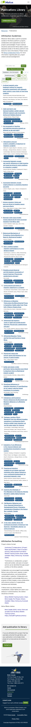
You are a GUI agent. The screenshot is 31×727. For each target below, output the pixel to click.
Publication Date (21, 79)
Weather (6, 158)
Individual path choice (17, 121)
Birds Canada (11, 715)
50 (21, 75)
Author (14, 79)
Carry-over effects (8, 210)
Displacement (8, 410)
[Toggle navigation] (28, 2)
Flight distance (7, 121)
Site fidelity (17, 197)
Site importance (8, 317)
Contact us (7, 645)
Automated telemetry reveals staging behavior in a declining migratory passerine (15, 185)
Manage (9, 696)
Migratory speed (18, 212)
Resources (4, 31)
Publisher (4, 81)
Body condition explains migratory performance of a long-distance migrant (14, 249)
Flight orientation (8, 175)
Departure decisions (18, 134)
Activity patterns (8, 280)
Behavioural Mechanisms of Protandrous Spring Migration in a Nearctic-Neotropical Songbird (13, 235)
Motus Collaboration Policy (12, 53)
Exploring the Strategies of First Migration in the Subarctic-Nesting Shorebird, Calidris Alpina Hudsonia (16, 492)
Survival (15, 414)
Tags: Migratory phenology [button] (15, 69)
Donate (26, 702)
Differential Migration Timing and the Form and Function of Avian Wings (14, 338)
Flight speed (16, 175)
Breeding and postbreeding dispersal (12, 119)
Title (7, 79)
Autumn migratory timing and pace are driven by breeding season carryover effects (13, 204)
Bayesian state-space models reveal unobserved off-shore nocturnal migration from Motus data (15, 220)
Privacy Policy (15, 719)
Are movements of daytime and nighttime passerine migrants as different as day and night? (14, 128)
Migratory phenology (17, 103)
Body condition (8, 346)
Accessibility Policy (22, 715)
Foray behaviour (15, 410)
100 (25, 75)
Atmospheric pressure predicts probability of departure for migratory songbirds (14, 144)
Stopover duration (19, 136)
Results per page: (9, 75)
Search (23, 66)
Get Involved (11, 690)
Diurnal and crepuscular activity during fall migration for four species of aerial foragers (15, 355)
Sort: (3, 79)
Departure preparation (9, 348)
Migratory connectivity (10, 437)
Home (9, 688)
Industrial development (16, 195)
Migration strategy (8, 134)
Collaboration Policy (9, 21)
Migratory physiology (9, 262)
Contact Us (12, 686)
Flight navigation (7, 103)
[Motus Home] (7, 2)
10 (16, 75)
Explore (9, 694)
